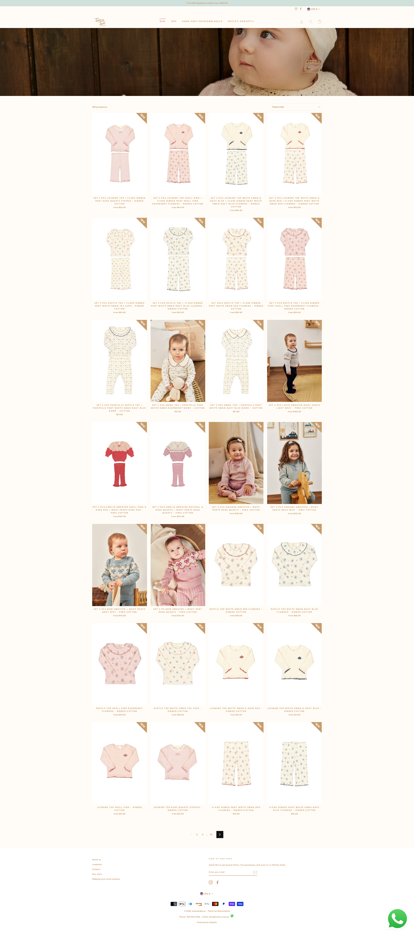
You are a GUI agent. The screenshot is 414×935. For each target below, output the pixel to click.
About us (96, 859)
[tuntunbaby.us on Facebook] (217, 882)
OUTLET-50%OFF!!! (241, 21)
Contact (96, 869)
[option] (207, 3)
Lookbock (97, 864)
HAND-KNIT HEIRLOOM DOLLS (202, 21)
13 (211, 834)
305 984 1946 (193, 917)
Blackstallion (224, 911)
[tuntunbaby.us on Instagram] (211, 882)
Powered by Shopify (207, 922)
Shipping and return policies (106, 879)
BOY (174, 21)
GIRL (163, 21)
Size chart (97, 874)
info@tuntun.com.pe (219, 917)
